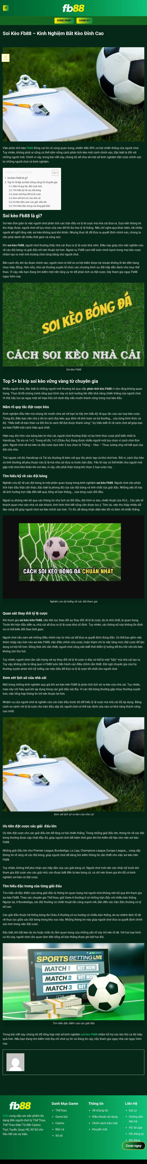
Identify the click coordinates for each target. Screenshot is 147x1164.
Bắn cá (59, 1129)
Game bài (61, 1116)
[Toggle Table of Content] (53, 173)
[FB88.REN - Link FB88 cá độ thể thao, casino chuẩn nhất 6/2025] (73, 8)
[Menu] (6, 8)
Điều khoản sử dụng (105, 1116)
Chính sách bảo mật (105, 1123)
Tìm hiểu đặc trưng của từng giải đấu (31, 206)
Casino (59, 1123)
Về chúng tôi (100, 1110)
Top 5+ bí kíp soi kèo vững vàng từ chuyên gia (32, 182)
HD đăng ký (136, 1134)
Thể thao (61, 1110)
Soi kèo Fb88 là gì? (17, 178)
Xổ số (59, 1135)
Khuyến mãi (99, 1129)
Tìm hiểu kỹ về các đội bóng (27, 190)
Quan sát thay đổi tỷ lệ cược (27, 194)
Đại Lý (133, 1110)
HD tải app (135, 1127)
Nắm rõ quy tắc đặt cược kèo (27, 186)
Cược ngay (134, 1146)
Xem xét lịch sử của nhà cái (27, 198)
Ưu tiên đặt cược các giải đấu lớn (30, 202)
